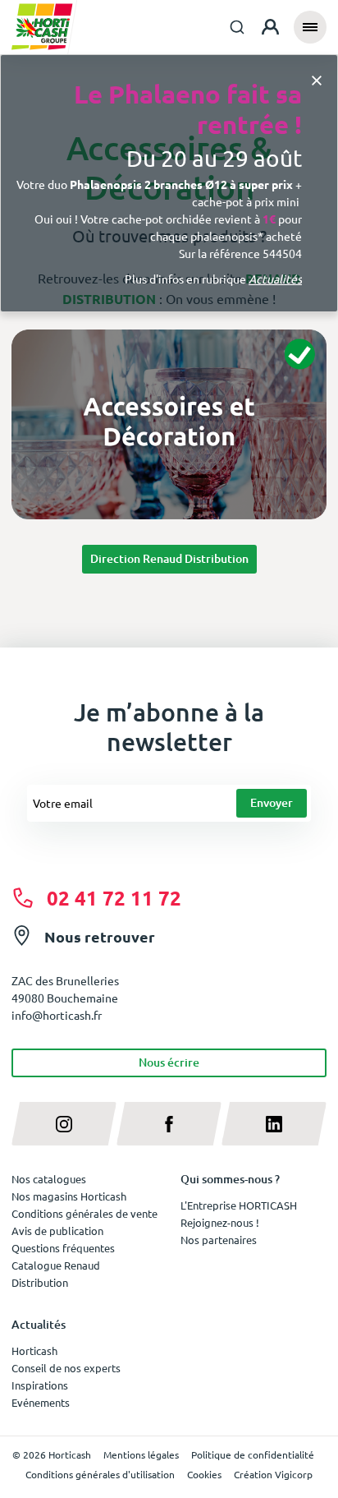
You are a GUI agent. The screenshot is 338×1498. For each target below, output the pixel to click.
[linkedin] (274, 1123)
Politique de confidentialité (252, 1454)
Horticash (34, 1350)
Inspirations (39, 1385)
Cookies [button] (204, 1474)
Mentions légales (141, 1454)
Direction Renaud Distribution (169, 558)
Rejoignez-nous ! (219, 1222)
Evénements (40, 1402)
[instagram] (63, 1123)
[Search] (238, 27)
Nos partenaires (218, 1240)
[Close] (317, 79)
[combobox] (238, 27)
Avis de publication (57, 1231)
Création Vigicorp (273, 1474)
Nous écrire (169, 1062)
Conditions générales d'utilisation (100, 1474)
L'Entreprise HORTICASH (238, 1205)
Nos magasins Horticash (68, 1196)
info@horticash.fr (56, 1014)
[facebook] (169, 1123)
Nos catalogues (48, 1179)
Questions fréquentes (63, 1248)
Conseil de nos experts (66, 1368)
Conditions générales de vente (84, 1213)
